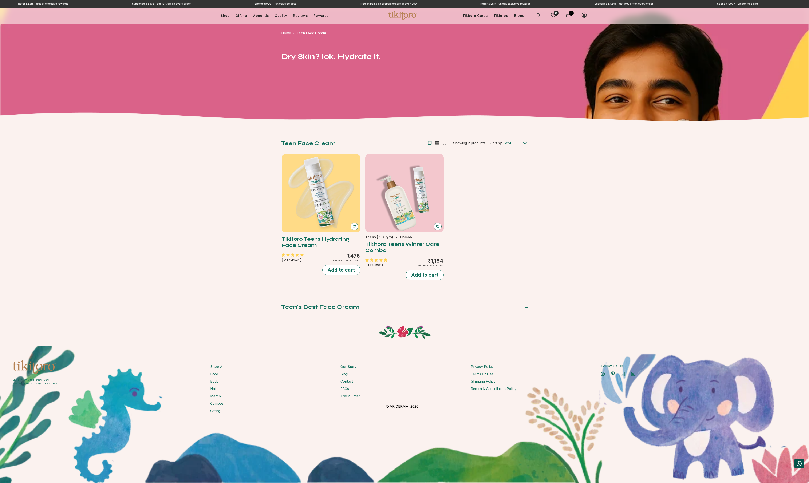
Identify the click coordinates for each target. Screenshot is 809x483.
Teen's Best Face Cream (404, 307)
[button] (430, 143)
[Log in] (584, 15)
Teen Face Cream (311, 33)
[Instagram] (633, 374)
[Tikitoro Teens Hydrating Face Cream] (321, 193)
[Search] (538, 15)
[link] (35, 367)
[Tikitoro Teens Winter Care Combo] (404, 193)
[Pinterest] (613, 374)
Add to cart (341, 270)
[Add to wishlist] (354, 226)
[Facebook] (602, 374)
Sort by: (496, 143)
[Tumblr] (623, 374)
